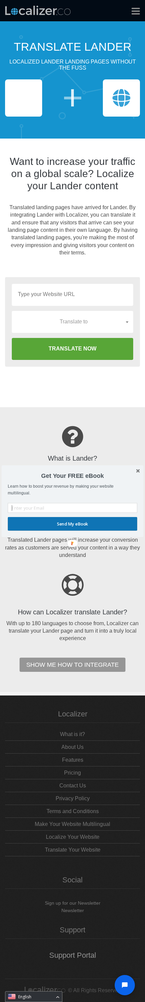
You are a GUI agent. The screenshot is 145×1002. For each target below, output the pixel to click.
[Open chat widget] (125, 985)
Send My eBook (72, 524)
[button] (72, 475)
